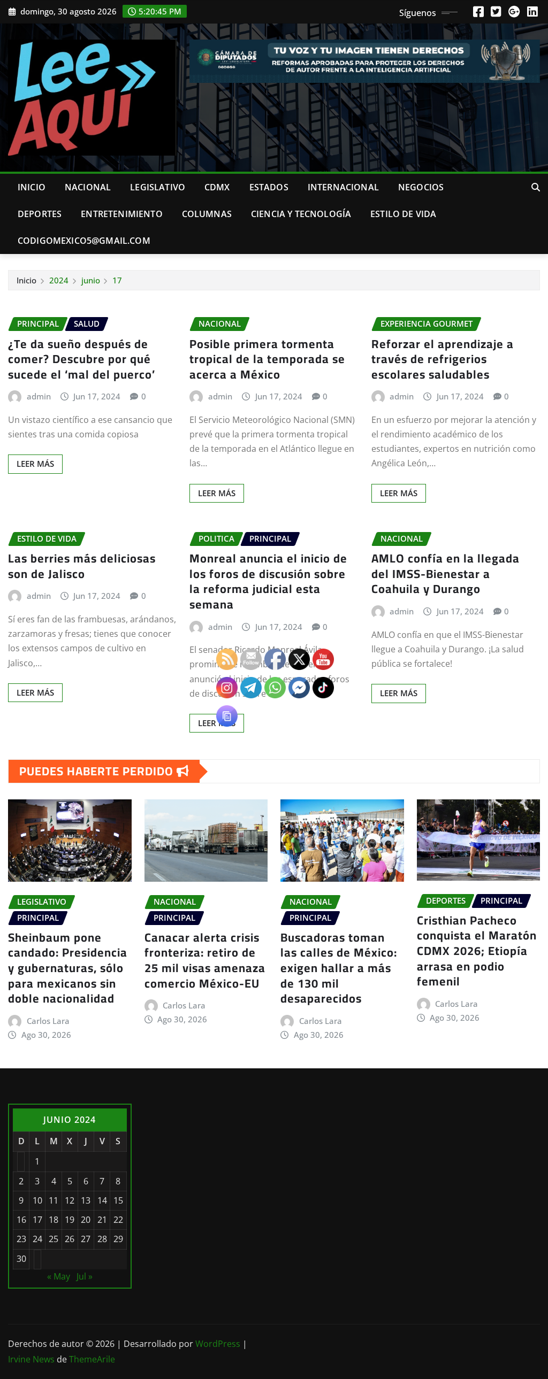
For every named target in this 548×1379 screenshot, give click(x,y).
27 (85, 1239)
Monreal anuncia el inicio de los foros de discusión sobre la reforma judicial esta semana (268, 581)
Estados (268, 187)
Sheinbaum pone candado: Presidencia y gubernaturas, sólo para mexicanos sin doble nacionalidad (67, 968)
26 (69, 1239)
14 (102, 1200)
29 (118, 1239)
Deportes (40, 214)
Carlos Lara (48, 1020)
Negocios (421, 187)
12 (69, 1200)
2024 (58, 280)
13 (85, 1200)
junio (90, 280)
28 (102, 1239)
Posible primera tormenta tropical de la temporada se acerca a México (267, 359)
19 (69, 1220)
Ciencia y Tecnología (301, 214)
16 (21, 1220)
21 (102, 1220)
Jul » (85, 1276)
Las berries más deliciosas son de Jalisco (82, 566)
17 (117, 280)
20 (85, 1220)
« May (58, 1276)
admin (39, 396)
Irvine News (31, 1359)
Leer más (35, 463)
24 (37, 1239)
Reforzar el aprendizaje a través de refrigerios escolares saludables (442, 359)
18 (53, 1220)
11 (53, 1200)
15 (118, 1200)
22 (118, 1220)
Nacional (88, 187)
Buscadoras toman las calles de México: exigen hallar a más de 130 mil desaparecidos (338, 968)
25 (53, 1239)
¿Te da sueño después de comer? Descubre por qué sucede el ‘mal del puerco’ (81, 359)
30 (21, 1259)
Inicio (31, 187)
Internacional (343, 187)
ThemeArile (92, 1359)
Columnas (207, 214)
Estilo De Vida (403, 214)
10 (37, 1200)
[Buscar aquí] (535, 187)
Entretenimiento (121, 214)
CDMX (217, 187)
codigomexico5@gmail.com (84, 240)
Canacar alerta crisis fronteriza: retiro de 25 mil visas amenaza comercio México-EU (204, 960)
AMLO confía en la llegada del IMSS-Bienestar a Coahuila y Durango (445, 573)
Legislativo (157, 187)
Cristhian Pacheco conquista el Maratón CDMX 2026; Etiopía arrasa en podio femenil (477, 950)
